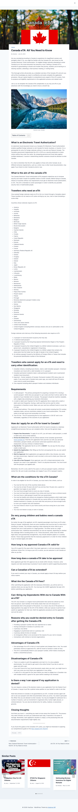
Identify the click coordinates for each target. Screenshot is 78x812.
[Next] (73, 776)
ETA (19, 732)
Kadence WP (52, 807)
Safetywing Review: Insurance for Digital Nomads (63, 780)
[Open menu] (74, 3)
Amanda (15, 54)
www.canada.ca (19, 439)
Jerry (7, 783)
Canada (14, 732)
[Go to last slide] (4, 776)
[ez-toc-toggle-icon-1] (27, 135)
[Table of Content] (28, 135)
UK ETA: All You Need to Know (60, 742)
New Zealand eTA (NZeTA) (39, 729)
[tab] (37, 793)
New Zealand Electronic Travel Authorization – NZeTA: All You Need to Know (23, 743)
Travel (13, 47)
